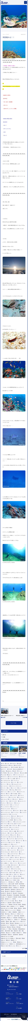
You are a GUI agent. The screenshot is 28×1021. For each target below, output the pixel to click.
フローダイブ (15, 851)
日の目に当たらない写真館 (7, 908)
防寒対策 (16, 934)
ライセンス (19, 872)
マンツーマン (14, 863)
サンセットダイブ (5, 804)
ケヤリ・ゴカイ (5, 801)
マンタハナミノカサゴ (18, 861)
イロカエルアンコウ (17, 784)
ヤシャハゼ (4, 870)
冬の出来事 (12, 883)
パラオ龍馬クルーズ (6, 844)
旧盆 (16, 908)
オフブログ (18, 789)
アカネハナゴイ (23, 776)
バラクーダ (19, 840)
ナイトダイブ (21, 831)
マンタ (22, 859)
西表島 (3, 932)
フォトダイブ (21, 850)
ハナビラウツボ (19, 838)
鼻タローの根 (5, 945)
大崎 (21, 900)
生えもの (23, 921)
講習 (15, 932)
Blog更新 (20, 763)
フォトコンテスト (12, 850)
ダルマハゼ (4, 821)
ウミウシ (4, 788)
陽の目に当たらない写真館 (7, 936)
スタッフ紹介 (24, 810)
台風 (3, 891)
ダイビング (20, 816)
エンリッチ (14, 788)
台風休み (21, 893)
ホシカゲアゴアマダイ (13, 853)
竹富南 (19, 927)
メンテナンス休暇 (5, 866)
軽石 (25, 932)
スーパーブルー (16, 812)
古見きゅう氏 (20, 889)
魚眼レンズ (14, 940)
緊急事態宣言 (22, 929)
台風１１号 (4, 897)
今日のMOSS (17, 878)
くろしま (20, 771)
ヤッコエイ (11, 870)
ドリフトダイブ (16, 829)
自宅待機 (8, 930)
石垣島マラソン (15, 925)
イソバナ (14, 782)
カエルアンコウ (21, 791)
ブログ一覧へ (13, 723)
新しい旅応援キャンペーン (13, 906)
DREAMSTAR (5, 765)
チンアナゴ (4, 823)
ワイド (11, 876)
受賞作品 (14, 889)
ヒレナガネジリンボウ (6, 846)
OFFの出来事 (15, 767)
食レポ (3, 940)
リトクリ (17, 874)
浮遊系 (16, 917)
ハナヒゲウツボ (11, 838)
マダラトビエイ (5, 859)
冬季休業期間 (5, 885)
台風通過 (23, 895)
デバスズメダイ (5, 827)
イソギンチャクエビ (6, 782)
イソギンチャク (16, 780)
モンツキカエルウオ (6, 868)
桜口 (11, 912)
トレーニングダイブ (15, 827)
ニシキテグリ (19, 833)
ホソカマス (4, 855)
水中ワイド (11, 915)
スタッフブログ (5, 739)
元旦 (15, 880)
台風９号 (11, 897)
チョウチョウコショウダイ (20, 821)
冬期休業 (23, 885)
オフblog (12, 789)
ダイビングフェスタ (17, 818)
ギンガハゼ (4, 799)
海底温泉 (24, 919)
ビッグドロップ (16, 846)
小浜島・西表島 (18, 904)
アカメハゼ (4, 778)
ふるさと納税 (24, 772)
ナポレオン (4, 833)
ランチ (12, 874)
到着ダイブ (17, 887)
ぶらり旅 (4, 774)
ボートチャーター (16, 855)
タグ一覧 (24, 948)
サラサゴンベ (10, 803)
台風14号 (19, 891)
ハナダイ (4, 838)
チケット (11, 821)
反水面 (22, 887)
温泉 (8, 921)
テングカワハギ (14, 825)
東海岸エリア (5, 912)
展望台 (24, 904)
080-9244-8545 (12, 989)
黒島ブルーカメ (5, 944)
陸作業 (21, 934)
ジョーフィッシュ (15, 806)
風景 (24, 938)
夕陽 (15, 898)
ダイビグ (14, 816)
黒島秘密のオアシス (21, 944)
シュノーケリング (15, 804)
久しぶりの (10, 878)
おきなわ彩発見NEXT (18, 769)
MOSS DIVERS (18, 765)
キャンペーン (5, 797)
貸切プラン (20, 932)
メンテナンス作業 (15, 866)
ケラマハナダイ (14, 801)
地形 (3, 898)
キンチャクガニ (13, 797)
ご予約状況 (4, 772)
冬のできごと (5, 883)
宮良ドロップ (5, 904)
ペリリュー (4, 853)
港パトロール (17, 921)
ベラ (21, 851)
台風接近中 (10, 895)
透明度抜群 (4, 934)
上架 (20, 876)
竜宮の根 (4, 927)
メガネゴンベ (15, 865)
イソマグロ (20, 782)
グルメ (21, 799)
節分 (11, 929)
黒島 (15, 942)
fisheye (11, 765)
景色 (25, 908)
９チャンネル (12, 945)
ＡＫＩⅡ (19, 945)
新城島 (22, 906)
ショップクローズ (5, 806)
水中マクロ (21, 913)
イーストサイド (5, 786)
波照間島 (4, 917)
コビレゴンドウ (22, 801)
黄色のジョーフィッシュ (7, 942)
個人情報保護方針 (14, 1014)
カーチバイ (21, 795)
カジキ (3, 793)
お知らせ (4, 734)
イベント (4, 784)
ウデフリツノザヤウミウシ (16, 786)
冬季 (17, 883)
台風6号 (15, 893)
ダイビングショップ (6, 818)
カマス (8, 793)
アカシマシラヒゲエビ (13, 776)
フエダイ (21, 848)
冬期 (11, 885)
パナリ (25, 840)
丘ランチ (4, 878)
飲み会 (8, 940)
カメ (20, 793)
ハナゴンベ (20, 836)
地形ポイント (9, 898)
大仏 (17, 900)
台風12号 (13, 891)
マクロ (17, 857)
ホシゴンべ (22, 853)
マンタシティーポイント (7, 861)
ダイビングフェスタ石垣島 (7, 819)
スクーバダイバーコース (7, 810)
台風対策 (4, 895)
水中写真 (17, 915)
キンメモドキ (21, 797)
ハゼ (19, 835)
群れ (3, 930)
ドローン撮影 (13, 831)
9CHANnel (13, 763)
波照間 (22, 915)
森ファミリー (22, 912)
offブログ (22, 767)
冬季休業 (22, 883)
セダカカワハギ (5, 814)
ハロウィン (4, 840)
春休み (20, 908)
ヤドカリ (17, 870)
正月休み (8, 913)
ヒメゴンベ (15, 844)
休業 (3, 880)
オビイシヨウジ (5, 789)
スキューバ (15, 808)
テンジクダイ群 (22, 825)
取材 (3, 889)
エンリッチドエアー (23, 788)
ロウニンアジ (5, 876)
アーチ (18, 778)
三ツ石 (16, 876)
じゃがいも (11, 772)
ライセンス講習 (5, 874)
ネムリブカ (14, 835)
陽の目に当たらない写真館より (8, 938)
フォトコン (4, 850)
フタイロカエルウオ (6, 851)
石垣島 (12, 923)
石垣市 (21, 925)
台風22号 (10, 893)
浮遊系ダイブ (22, 917)
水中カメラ (14, 913)
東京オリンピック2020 (11, 910)
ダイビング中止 (18, 819)
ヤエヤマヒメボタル (17, 868)
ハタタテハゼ (5, 836)
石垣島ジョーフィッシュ (21, 923)
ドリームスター (5, 831)
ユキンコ (23, 870)
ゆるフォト (10, 774)
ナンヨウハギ (11, 833)
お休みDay (9, 771)
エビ (9, 788)
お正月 (15, 771)
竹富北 (14, 927)
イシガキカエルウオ (6, 780)
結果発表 (15, 929)
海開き (3, 921)
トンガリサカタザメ (6, 829)
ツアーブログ (18, 823)
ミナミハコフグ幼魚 (6, 865)
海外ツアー (11, 919)
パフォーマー (12, 842)
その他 (3, 737)
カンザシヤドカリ (5, 795)
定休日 (19, 902)
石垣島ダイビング (5, 925)
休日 (23, 878)
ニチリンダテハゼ (5, 835)
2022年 (7, 763)
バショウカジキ (12, 840)
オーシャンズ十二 (12, 791)
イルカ (9, 784)
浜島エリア (10, 917)
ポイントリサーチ (5, 857)
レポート (23, 874)
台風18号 (4, 893)
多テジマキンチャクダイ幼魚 (8, 900)
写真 (18, 882)
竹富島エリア (5, 929)
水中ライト (4, 915)
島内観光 (4, 906)
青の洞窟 (19, 938)
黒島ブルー (20, 942)
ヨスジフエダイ (5, 872)
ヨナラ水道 (13, 872)
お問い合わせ (6, 1014)
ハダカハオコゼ (13, 836)
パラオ (18, 842)
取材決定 (8, 889)
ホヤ (10, 855)
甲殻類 (3, 923)
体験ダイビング (9, 880)
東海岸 (19, 910)
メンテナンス (23, 865)
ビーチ (23, 846)
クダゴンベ (16, 799)
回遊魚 (25, 897)
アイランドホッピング (19, 774)
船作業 (16, 930)
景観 (3, 910)
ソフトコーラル (14, 814)
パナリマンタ (5, 842)
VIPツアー (4, 769)
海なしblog (4, 919)
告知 (20, 897)
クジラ (10, 799)
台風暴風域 (17, 895)
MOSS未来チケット (6, 767)
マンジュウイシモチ (15, 859)
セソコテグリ (24, 812)
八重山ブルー (12, 882)
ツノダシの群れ (5, 825)
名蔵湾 (16, 897)
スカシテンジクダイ (6, 808)
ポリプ (13, 857)
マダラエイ (23, 857)
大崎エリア (4, 902)
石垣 (8, 923)
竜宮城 (9, 927)
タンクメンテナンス (6, 816)
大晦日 (10, 902)
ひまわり (17, 772)
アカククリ (4, 776)
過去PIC (10, 934)
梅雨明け (15, 912)
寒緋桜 (11, 904)
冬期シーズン (16, 885)
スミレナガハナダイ (6, 812)
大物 (15, 902)
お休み (3, 771)
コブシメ (4, 803)
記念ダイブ (9, 932)
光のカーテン (5, 882)
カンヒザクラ (14, 795)
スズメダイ (16, 810)
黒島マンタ (13, 944)
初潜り (11, 887)
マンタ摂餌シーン (5, 863)
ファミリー (15, 848)
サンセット (18, 803)
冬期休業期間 (5, 887)
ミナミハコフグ (22, 863)
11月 (3, 763)
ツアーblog (11, 823)
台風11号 (8, 891)
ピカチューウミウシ (6, 848)
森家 (3, 913)
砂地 (26, 925)
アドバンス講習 (12, 778)
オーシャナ (4, 791)
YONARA (10, 769)
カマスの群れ (14, 793)
